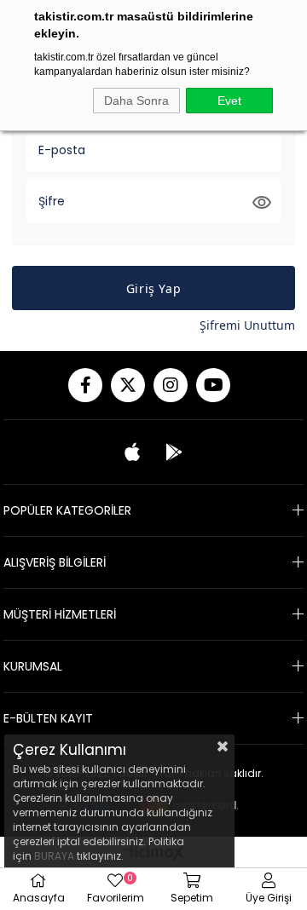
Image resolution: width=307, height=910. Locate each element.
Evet (229, 100)
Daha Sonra (136, 100)
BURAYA (54, 856)
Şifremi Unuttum (247, 325)
